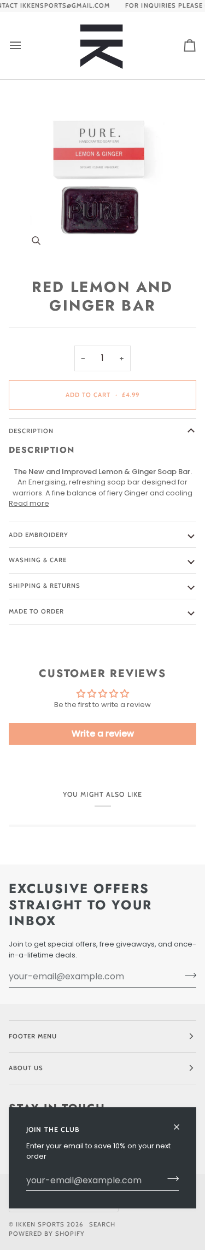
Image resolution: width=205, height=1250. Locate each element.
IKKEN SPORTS (40, 1224)
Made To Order (36, 611)
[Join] (170, 1179)
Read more (29, 503)
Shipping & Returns (44, 585)
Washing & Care (38, 560)
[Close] (181, 1122)
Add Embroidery (38, 535)
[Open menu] (25, 45)
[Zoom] (102, 174)
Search (102, 1224)
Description (31, 431)
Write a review (103, 733)
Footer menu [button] (33, 1036)
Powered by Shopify (47, 1233)
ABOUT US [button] (26, 1068)
